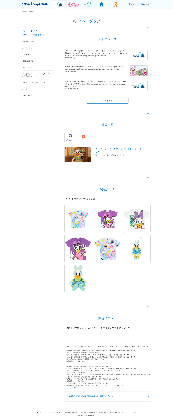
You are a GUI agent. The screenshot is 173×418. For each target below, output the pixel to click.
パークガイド (27, 95)
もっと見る (107, 100)
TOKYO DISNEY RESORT (35, 4)
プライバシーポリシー (54, 412)
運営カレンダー (28, 41)
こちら (74, 387)
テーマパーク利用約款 (88, 412)
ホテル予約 (26, 54)
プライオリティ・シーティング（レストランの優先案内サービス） (38, 75)
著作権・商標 (102, 412)
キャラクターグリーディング (70, 139)
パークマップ (27, 89)
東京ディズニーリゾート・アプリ (34, 82)
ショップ (83, 139)
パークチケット (28, 48)
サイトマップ (39, 412)
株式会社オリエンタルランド (119, 412)
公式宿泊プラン (28, 61)
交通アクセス (27, 67)
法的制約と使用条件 (71, 412)
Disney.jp (135, 412)
